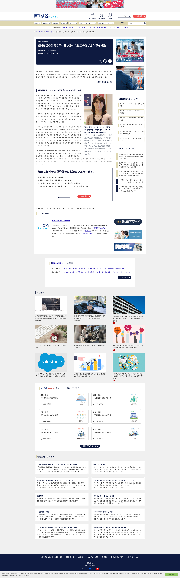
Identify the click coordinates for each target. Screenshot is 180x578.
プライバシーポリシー (133, 557)
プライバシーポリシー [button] (25, 576)
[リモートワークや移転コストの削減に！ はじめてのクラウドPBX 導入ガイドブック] (90, 8)
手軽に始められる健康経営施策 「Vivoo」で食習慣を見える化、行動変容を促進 (128, 346)
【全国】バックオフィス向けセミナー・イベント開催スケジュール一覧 (131, 181)
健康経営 (64, 23)
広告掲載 (80, 557)
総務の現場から (43, 41)
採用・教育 (46, 23)
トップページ (38, 32)
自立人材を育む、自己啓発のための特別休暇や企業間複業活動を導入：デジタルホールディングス (97, 272)
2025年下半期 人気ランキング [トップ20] (132, 139)
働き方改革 (73, 23)
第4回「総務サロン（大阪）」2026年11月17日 (112, 27)
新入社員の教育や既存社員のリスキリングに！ (132, 125)
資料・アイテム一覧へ (90, 446)
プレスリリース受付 (92, 557)
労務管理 (37, 23)
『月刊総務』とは (45, 557)
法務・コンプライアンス (87, 23)
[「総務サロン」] (128, 238)
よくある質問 (58, 557)
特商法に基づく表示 (117, 557)
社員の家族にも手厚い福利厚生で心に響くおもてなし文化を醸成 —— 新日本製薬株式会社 (94, 268)
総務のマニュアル (100, 228)
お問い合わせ (70, 557)
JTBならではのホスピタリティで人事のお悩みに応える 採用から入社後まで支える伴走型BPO (128, 376)
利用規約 (104, 557)
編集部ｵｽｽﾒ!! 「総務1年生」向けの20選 (131, 119)
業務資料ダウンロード (105, 23)
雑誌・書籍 (49, 399)
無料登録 (140, 16)
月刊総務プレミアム (88, 233)
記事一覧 (49, 32)
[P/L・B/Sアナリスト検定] (128, 251)
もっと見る (124, 277)
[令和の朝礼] (130, 89)
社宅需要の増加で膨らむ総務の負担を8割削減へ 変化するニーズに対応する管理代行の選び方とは (128, 318)
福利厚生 (56, 23)
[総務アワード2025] (128, 225)
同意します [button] (171, 574)
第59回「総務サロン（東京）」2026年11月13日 (78, 27)
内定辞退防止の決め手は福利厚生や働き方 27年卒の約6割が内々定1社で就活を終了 (131, 156)
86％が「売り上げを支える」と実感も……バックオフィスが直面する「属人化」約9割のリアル (131, 189)
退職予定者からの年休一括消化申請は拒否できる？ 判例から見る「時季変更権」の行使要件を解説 (131, 173)
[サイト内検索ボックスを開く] (145, 23)
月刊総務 (88, 231)
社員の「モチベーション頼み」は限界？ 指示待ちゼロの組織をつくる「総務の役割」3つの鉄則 (131, 165)
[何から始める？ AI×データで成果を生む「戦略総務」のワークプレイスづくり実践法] (130, 61)
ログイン (125, 16)
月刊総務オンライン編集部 (61, 221)
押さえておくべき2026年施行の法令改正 (131, 112)
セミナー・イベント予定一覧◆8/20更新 (132, 105)
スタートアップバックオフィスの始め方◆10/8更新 (132, 132)
